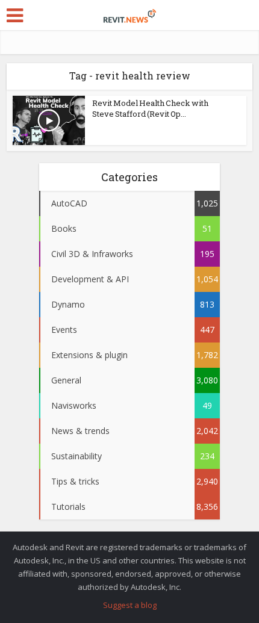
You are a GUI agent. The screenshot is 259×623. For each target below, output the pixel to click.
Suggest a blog (130, 605)
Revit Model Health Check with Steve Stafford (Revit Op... (150, 108)
